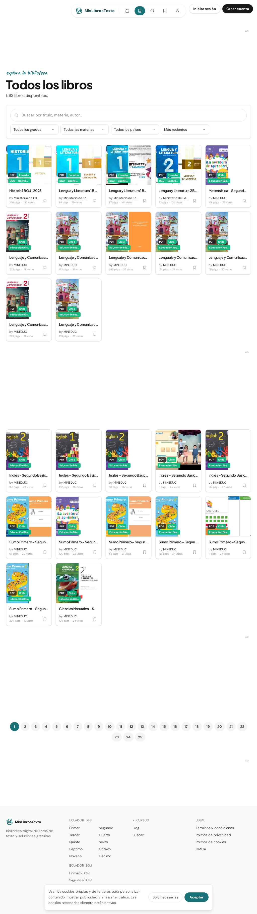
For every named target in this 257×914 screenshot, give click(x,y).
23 (117, 737)
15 (164, 726)
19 (208, 726)
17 (186, 726)
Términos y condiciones (215, 828)
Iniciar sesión (204, 9)
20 (219, 726)
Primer (74, 828)
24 (128, 737)
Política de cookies (211, 842)
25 (140, 737)
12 (131, 726)
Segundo (106, 828)
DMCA (201, 849)
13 (142, 726)
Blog (136, 828)
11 (120, 726)
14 (153, 726)
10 (110, 726)
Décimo (105, 856)
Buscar (138, 835)
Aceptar (196, 897)
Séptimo (76, 849)
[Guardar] (44, 200)
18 (197, 726)
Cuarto (104, 835)
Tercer (74, 835)
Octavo (105, 849)
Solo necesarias (165, 897)
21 (231, 726)
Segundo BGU (80, 880)
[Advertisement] (128, 39)
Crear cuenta (237, 9)
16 (175, 726)
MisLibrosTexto (28, 822)
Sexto (103, 842)
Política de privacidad (213, 835)
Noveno (75, 856)
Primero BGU (79, 873)
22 (242, 726)
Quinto (74, 842)
